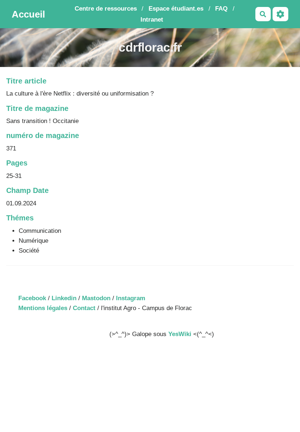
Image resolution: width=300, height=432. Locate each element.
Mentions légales (42, 308)
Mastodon (96, 298)
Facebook (32, 298)
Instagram (130, 298)
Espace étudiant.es (176, 8)
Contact (84, 308)
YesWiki (179, 334)
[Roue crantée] (280, 14)
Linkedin (64, 298)
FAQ (221, 8)
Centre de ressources (106, 8)
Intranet (151, 19)
